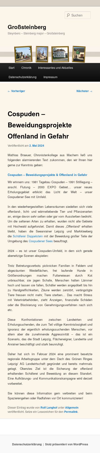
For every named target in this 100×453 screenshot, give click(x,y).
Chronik (26, 67)
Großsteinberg (27, 27)
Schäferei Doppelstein (28, 236)
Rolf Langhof (48, 407)
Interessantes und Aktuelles (55, 67)
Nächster (84, 91)
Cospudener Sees (41, 241)
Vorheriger (16, 91)
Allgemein (71, 407)
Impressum (50, 77)
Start (11, 67)
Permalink (71, 412)
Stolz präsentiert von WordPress (66, 444)
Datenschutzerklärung (23, 77)
